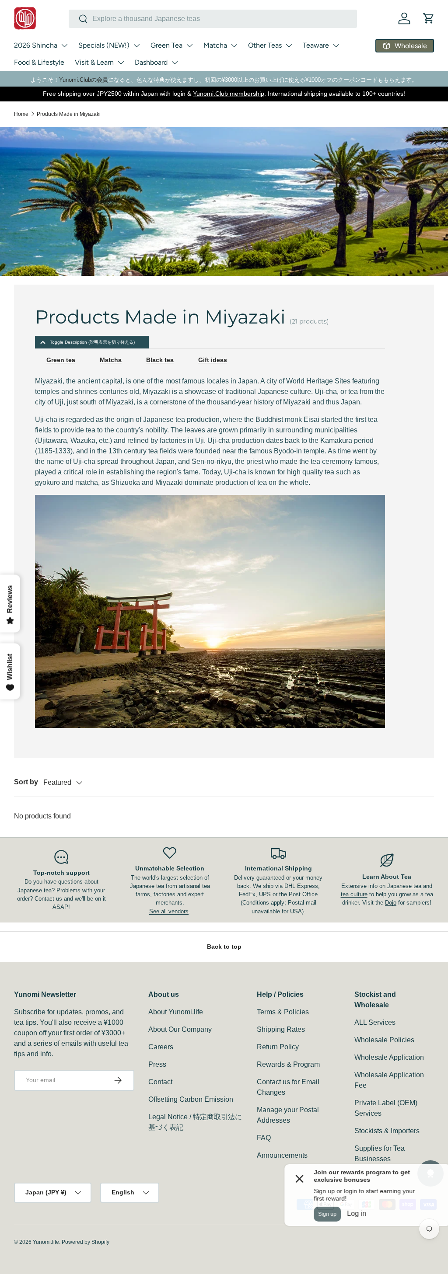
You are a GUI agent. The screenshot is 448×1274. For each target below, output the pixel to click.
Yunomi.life (46, 1242)
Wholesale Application (389, 1057)
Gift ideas (212, 359)
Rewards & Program (288, 1064)
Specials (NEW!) (104, 45)
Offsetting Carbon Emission (190, 1099)
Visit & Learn (94, 62)
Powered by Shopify (85, 1242)
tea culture (354, 894)
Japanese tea (404, 886)
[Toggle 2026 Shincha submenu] (64, 45)
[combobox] (213, 19)
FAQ (264, 1138)
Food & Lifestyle (39, 62)
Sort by (26, 782)
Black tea (160, 359)
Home (21, 114)
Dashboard (151, 62)
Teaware (316, 45)
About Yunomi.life (175, 1012)
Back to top (224, 946)
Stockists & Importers (387, 1131)
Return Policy (278, 1047)
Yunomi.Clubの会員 (83, 80)
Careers (160, 1047)
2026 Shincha (35, 45)
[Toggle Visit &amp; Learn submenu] (121, 62)
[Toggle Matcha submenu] (234, 45)
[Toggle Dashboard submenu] (174, 62)
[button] (428, 18)
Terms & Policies (283, 1012)
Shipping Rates (281, 1029)
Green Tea (166, 45)
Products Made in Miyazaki (69, 114)
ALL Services (375, 1022)
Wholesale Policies (384, 1040)
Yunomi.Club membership (228, 93)
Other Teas (265, 45)
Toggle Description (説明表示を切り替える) (92, 342)
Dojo (390, 902)
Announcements (282, 1155)
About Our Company (180, 1029)
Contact (160, 1082)
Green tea (60, 359)
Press (157, 1064)
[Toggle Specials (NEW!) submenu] (136, 45)
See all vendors (169, 911)
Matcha (215, 45)
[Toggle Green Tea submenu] (189, 45)
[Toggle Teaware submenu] (336, 45)
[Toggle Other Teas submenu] (289, 45)
